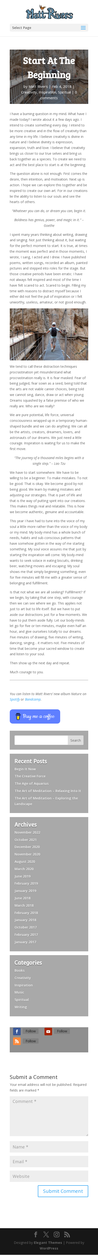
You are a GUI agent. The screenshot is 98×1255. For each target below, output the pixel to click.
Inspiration (47, 92)
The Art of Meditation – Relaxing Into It (48, 791)
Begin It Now (25, 769)
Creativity (29, 92)
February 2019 (26, 883)
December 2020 (27, 847)
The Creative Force (30, 776)
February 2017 (26, 934)
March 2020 (24, 869)
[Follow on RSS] (17, 1041)
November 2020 (27, 854)
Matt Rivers (38, 86)
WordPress (49, 1248)
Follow (30, 1031)
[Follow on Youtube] (48, 1031)
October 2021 (26, 839)
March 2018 (24, 905)
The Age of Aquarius (32, 783)
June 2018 (22, 898)
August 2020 (25, 861)
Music (19, 992)
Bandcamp (33, 699)
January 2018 (25, 920)
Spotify (15, 699)
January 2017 (25, 942)
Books (19, 970)
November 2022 (27, 832)
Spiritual (64, 92)
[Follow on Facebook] (17, 1031)
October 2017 (26, 927)
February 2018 (26, 913)
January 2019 (25, 890)
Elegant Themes (48, 1242)
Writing (21, 1007)
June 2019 (22, 876)
